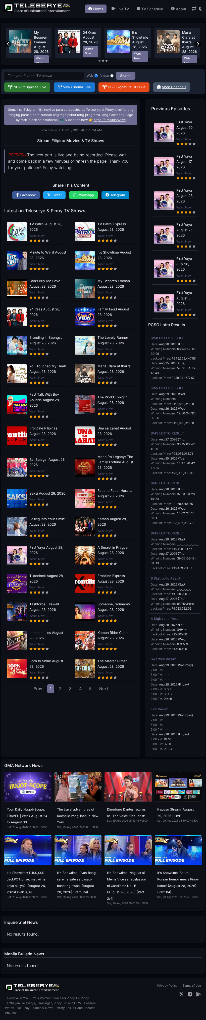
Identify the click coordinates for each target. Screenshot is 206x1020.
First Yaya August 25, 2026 (184, 230)
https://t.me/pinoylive (110, 120)
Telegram (117, 195)
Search (125, 76)
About (181, 9)
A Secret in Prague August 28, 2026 (112, 550)
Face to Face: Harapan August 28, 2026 (115, 493)
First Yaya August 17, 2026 (184, 161)
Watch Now (40, 61)
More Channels (174, 87)
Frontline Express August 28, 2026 (111, 578)
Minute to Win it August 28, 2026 (47, 255)
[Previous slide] (8, 44)
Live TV (123, 9)
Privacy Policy (167, 985)
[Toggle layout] (194, 9)
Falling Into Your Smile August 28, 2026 (47, 521)
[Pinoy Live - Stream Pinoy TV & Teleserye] (37, 11)
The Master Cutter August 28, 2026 (112, 663)
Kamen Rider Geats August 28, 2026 (112, 635)
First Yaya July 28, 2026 (184, 264)
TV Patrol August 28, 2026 (45, 227)
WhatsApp (86, 195)
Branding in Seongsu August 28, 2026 (46, 340)
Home (98, 9)
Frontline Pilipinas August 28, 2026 (43, 431)
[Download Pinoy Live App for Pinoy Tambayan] (198, 994)
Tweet (57, 195)
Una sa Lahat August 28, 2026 (114, 431)
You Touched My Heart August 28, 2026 (47, 369)
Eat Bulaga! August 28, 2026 (47, 462)
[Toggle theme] (200, 9)
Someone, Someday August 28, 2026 (113, 607)
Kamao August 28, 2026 (112, 521)
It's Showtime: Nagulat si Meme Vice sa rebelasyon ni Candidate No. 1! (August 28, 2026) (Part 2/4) (126, 885)
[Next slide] (197, 44)
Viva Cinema (77, 87)
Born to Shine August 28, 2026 (46, 663)
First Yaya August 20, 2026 (185, 127)
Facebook (28, 195)
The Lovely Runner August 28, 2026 (112, 340)
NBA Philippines (30, 87)
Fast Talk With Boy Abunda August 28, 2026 (44, 399)
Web (90, 75)
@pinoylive (46, 109)
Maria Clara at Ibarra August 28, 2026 (189, 42)
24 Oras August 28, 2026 (90, 37)
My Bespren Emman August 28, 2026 (41, 42)
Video (104, 75)
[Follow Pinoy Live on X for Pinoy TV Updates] (181, 994)
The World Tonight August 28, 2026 (112, 400)
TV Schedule (152, 9)
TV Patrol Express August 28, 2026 (111, 227)
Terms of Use (192, 985)
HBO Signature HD (126, 87)
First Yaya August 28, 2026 (46, 550)
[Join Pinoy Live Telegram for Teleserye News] (190, 994)
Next (103, 688)
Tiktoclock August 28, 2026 (46, 578)
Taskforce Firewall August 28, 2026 (44, 607)
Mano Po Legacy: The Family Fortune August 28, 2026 (115, 462)
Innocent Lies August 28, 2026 (46, 635)
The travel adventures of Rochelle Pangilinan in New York (77, 816)
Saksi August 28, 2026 (47, 493)
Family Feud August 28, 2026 (113, 312)
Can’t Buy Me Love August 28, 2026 (44, 283)
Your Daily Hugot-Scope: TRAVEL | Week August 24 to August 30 (27, 816)
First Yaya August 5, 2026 (184, 298)
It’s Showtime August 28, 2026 (114, 255)
